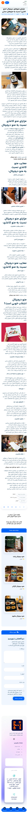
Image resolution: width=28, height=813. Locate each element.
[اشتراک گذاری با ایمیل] (4, 507)
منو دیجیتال (23, 49)
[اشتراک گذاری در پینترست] (16, 507)
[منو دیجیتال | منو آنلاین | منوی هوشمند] (25, 3)
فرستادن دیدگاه (18, 698)
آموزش (17, 501)
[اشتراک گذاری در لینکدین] (8, 507)
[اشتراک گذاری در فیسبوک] (23, 507)
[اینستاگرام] (14, 739)
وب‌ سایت (21, 682)
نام (22, 666)
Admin (14, 494)
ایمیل (22, 674)
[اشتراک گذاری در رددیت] (12, 507)
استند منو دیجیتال (14, 295)
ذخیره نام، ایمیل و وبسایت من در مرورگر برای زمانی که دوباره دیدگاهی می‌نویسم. (14, 692)
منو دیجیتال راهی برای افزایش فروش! (18, 158)
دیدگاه (22, 649)
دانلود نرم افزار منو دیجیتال (12, 467)
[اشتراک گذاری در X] (20, 507)
